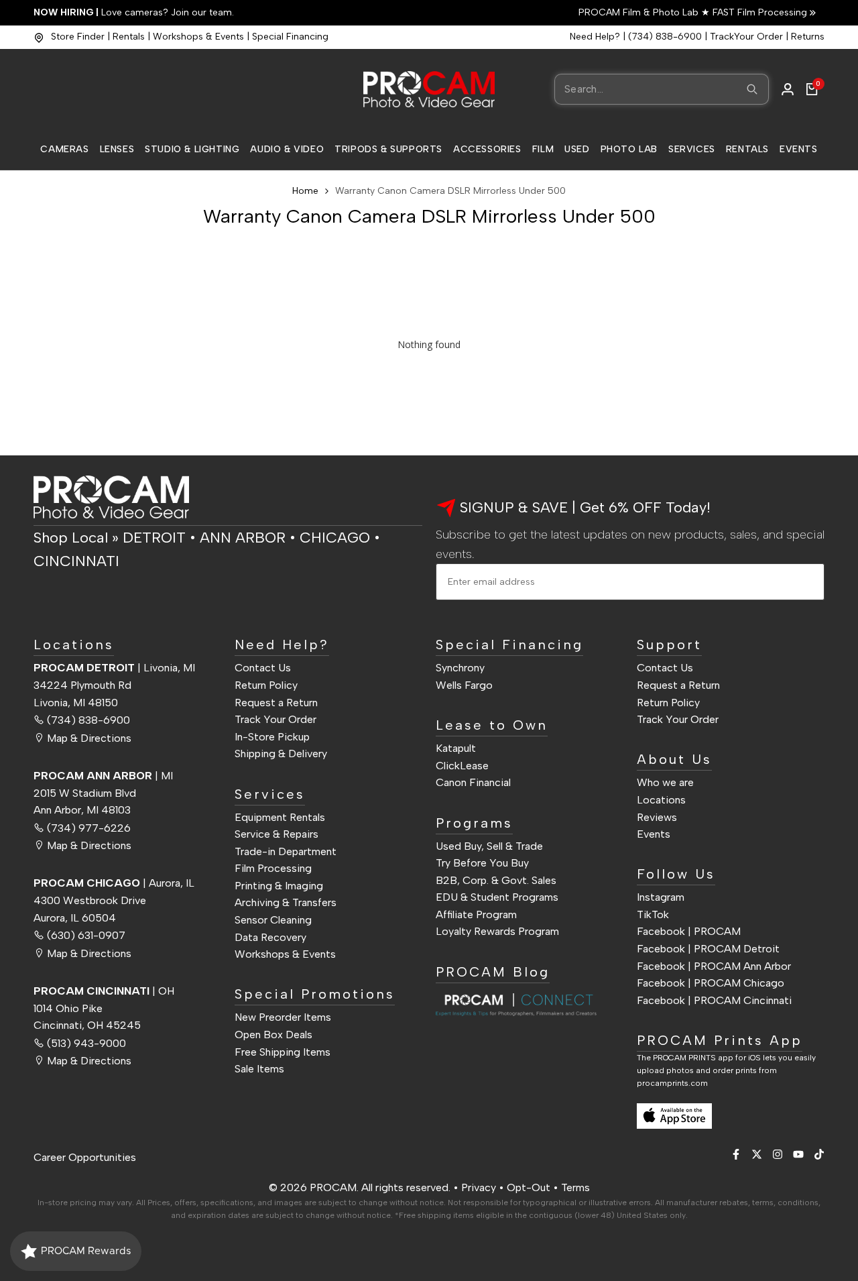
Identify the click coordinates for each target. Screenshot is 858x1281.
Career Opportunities (85, 1157)
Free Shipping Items (282, 1052)
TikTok (653, 914)
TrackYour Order (746, 36)
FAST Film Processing (758, 12)
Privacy (478, 1187)
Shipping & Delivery (281, 753)
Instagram (660, 897)
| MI (103, 775)
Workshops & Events (198, 36)
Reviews (657, 817)
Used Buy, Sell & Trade (489, 846)
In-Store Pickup (272, 736)
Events (653, 834)
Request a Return (276, 702)
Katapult (456, 748)
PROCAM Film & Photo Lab (639, 12)
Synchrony (460, 667)
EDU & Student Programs (497, 897)
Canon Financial (473, 782)
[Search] (752, 89)
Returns (807, 36)
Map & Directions (89, 738)
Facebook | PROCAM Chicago (710, 983)
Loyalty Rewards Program (497, 931)
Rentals (129, 36)
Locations (661, 799)
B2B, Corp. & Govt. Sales (496, 880)
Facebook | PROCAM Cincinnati (714, 1000)
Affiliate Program (476, 914)
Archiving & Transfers (285, 902)
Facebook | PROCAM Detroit (708, 948)
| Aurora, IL (114, 883)
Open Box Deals (273, 1034)
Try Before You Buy (482, 862)
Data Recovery (270, 937)
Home (305, 191)
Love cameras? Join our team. (134, 12)
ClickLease (462, 765)
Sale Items (259, 1068)
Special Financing (290, 36)
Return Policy (266, 685)
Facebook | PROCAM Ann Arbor (714, 966)
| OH (104, 991)
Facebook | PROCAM (689, 931)
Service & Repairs (276, 834)
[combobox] (661, 89)
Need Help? (595, 36)
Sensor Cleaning (273, 919)
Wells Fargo (464, 685)
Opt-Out (528, 1187)
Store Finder (78, 36)
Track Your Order (275, 719)
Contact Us (263, 667)
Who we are (665, 782)
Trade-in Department (285, 851)
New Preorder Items (283, 1017)
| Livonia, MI (114, 667)
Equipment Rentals (280, 817)
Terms (575, 1187)
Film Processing (273, 868)
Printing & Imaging (279, 885)
